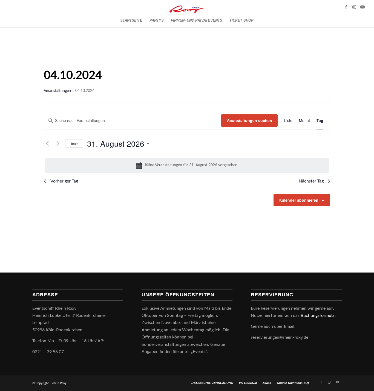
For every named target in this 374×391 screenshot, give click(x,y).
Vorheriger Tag (64, 181)
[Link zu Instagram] (354, 7)
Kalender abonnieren (298, 200)
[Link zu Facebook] (346, 7)
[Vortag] (47, 143)
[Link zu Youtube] (362, 7)
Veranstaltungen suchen (249, 120)
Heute (74, 143)
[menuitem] (131, 20)
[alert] (187, 165)
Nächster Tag (311, 181)
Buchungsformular (319, 315)
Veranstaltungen (57, 91)
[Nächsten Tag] (57, 143)
